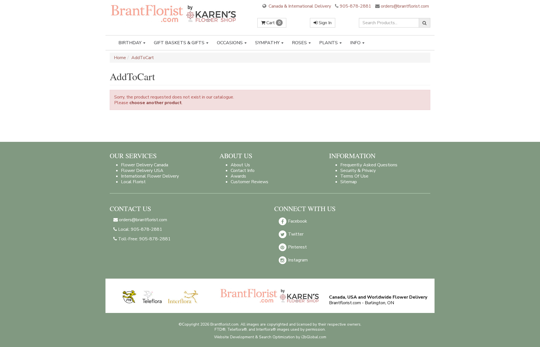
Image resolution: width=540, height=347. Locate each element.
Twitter (295, 234)
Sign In (325, 23)
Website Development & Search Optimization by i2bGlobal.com (270, 337)
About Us (240, 165)
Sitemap (348, 182)
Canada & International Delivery (299, 6)
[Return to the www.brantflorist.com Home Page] (174, 13)
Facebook (297, 221)
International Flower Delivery (150, 176)
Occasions (230, 43)
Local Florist (133, 182)
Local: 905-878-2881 (139, 229)
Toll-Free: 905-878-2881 (144, 239)
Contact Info (243, 170)
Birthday (130, 43)
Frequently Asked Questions (368, 165)
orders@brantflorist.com (404, 6)
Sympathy (268, 43)
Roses (300, 43)
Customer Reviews (249, 182)
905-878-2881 (355, 6)
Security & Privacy (358, 170)
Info (356, 43)
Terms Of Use (354, 176)
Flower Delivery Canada (144, 165)
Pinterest (297, 247)
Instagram (297, 260)
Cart (272, 23)
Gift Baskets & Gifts (180, 43)
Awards (238, 176)
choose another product (155, 103)
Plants (329, 43)
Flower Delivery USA (142, 170)
